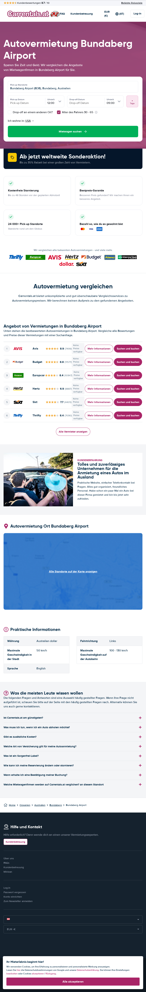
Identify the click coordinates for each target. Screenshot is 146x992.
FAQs (6, 862)
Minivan (8, 871)
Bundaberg (55, 805)
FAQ (62, 14)
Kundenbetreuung (82, 14)
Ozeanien (25, 805)
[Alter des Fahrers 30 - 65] (59, 112)
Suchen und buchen (128, 348)
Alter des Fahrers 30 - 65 (77, 112)
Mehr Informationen (99, 348)
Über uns (9, 858)
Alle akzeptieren (73, 982)
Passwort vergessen (15, 892)
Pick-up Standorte (18, 84)
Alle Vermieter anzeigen (73, 432)
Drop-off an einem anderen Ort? (32, 112)
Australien (39, 805)
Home (12, 805)
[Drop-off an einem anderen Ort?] (9, 112)
